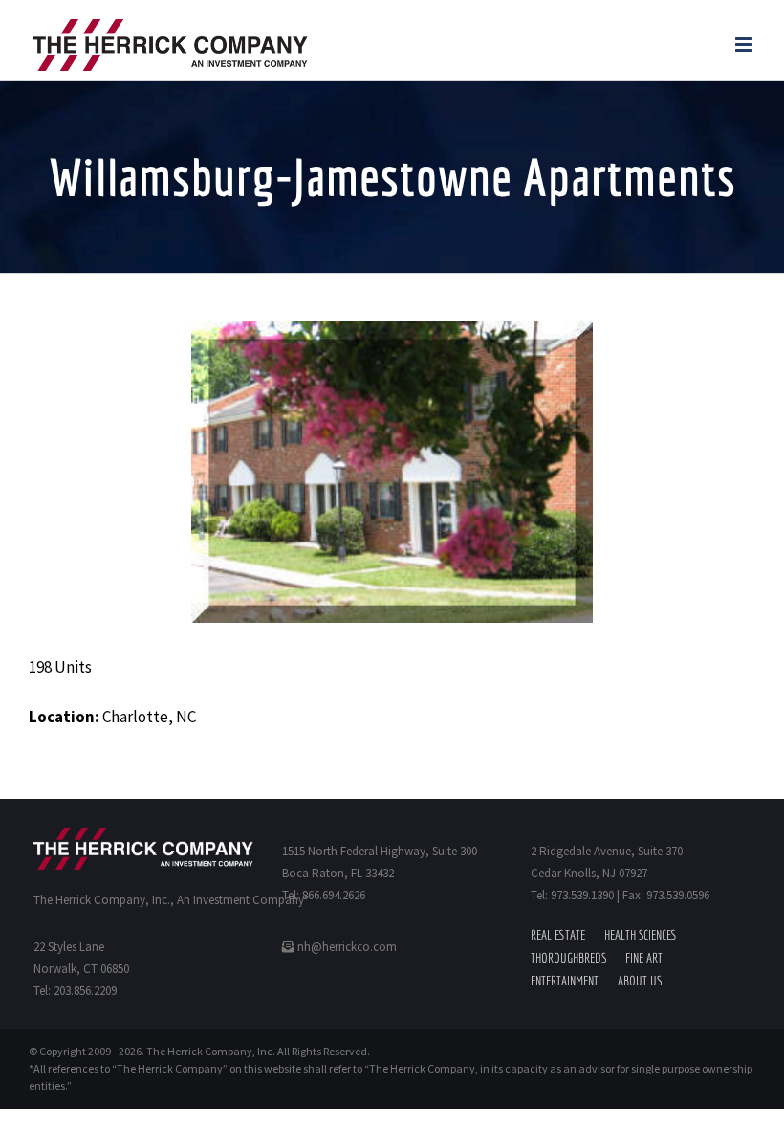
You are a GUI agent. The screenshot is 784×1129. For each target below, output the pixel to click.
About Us (640, 980)
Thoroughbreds (568, 957)
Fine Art (644, 957)
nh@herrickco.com (345, 947)
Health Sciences (640, 934)
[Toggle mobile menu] (745, 44)
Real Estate (558, 934)
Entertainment (565, 980)
